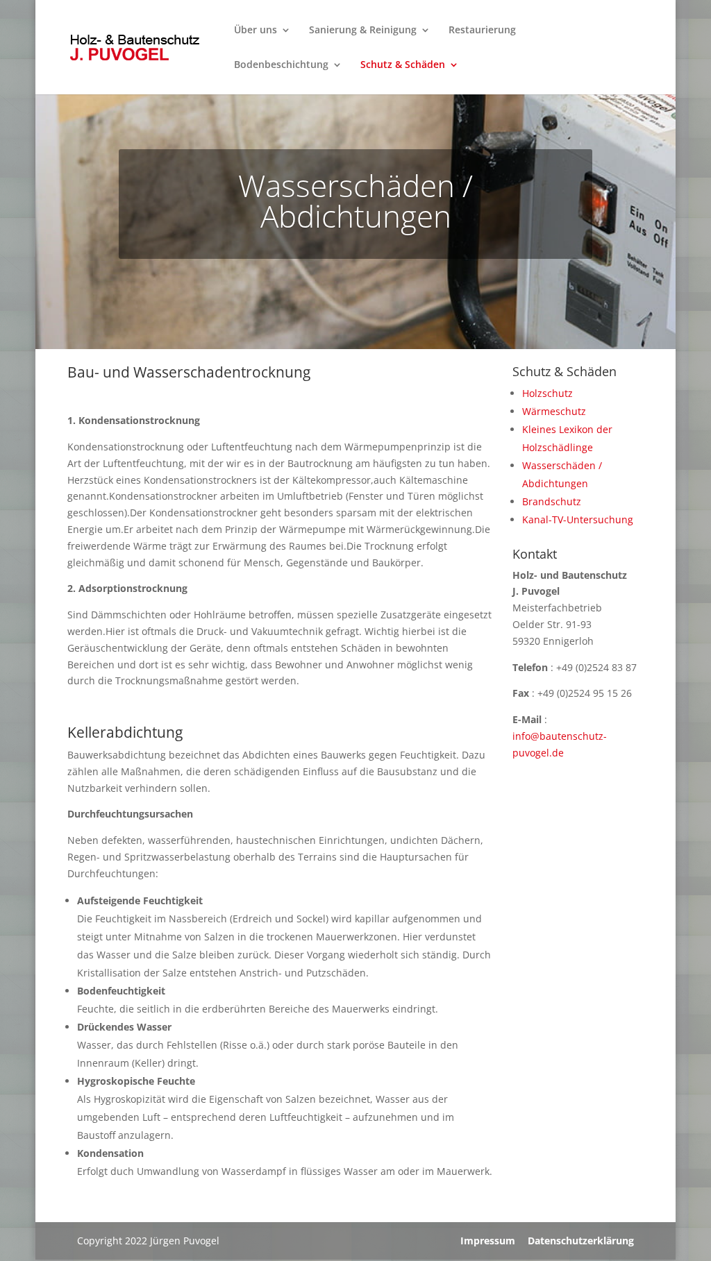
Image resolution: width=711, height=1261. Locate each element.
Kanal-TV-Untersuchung (577, 519)
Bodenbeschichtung (281, 65)
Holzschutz (547, 393)
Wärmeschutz (554, 411)
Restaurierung (482, 30)
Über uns (255, 30)
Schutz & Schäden (402, 65)
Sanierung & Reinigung (363, 30)
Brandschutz (551, 501)
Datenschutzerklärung (581, 1240)
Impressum (487, 1240)
